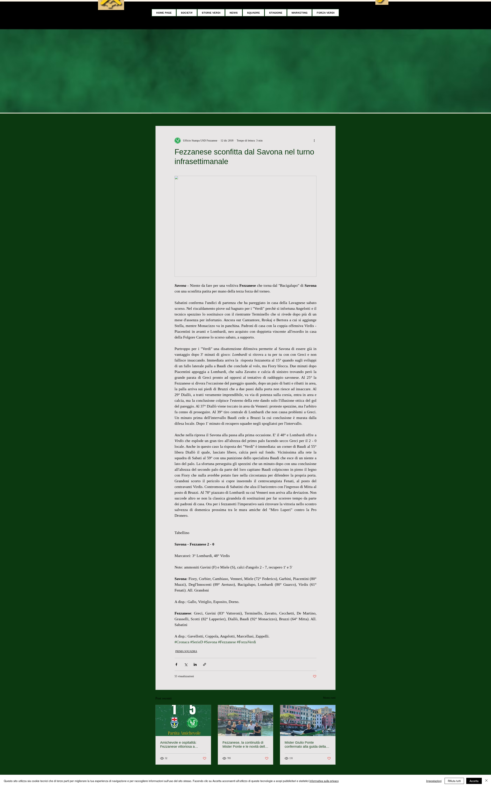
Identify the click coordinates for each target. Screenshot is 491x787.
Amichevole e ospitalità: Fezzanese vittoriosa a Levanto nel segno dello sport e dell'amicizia (182, 745)
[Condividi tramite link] (204, 664)
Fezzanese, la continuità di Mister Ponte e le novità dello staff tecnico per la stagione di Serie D (245, 745)
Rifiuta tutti (454, 781)
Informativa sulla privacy (324, 781)
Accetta (474, 781)
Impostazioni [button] (434, 781)
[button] (186, 12)
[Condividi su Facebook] (176, 664)
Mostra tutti (329, 697)
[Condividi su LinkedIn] (195, 664)
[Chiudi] (486, 781)
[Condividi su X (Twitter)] (186, 664)
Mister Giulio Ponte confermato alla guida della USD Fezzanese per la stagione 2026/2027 (305, 745)
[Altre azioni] (314, 140)
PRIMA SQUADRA (186, 651)
